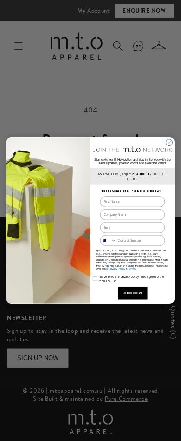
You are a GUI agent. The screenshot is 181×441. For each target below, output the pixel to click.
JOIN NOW (132, 293)
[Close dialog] (169, 142)
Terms (131, 268)
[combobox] (108, 240)
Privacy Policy (117, 268)
